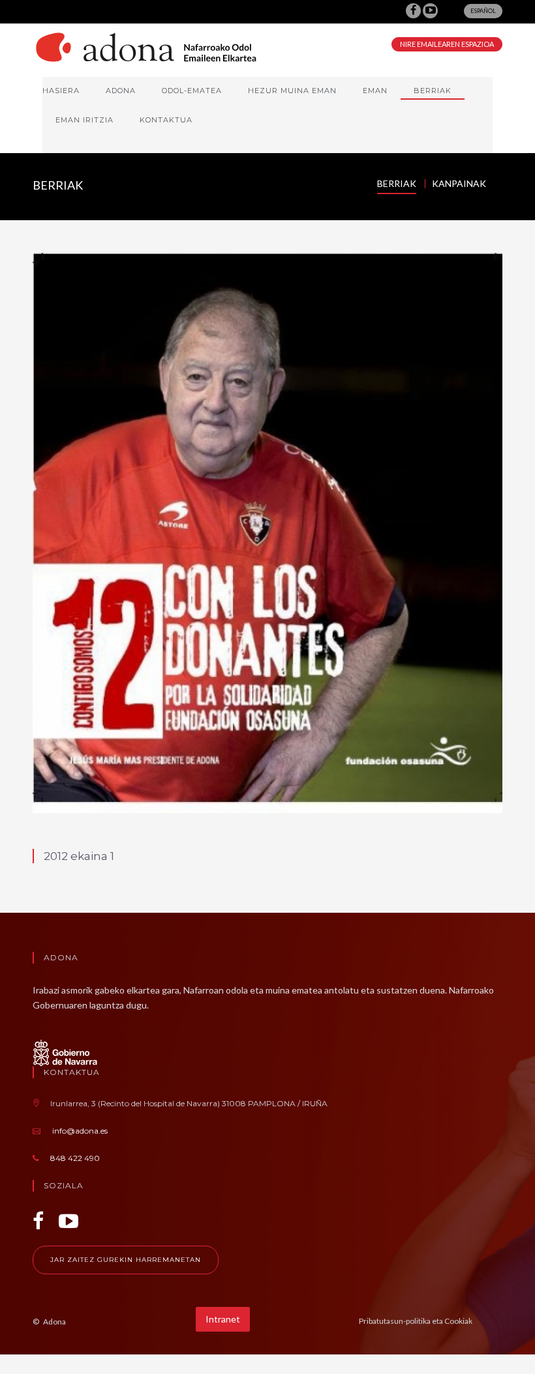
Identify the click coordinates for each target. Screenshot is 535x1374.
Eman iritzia (84, 119)
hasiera (61, 90)
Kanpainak (459, 183)
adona (121, 90)
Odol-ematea (192, 90)
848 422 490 (75, 1158)
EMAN (375, 90)
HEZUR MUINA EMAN (292, 90)
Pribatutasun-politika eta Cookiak (415, 1321)
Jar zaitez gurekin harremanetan (125, 1259)
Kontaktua (166, 119)
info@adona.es (80, 1131)
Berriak (432, 90)
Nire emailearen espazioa (447, 44)
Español (483, 10)
